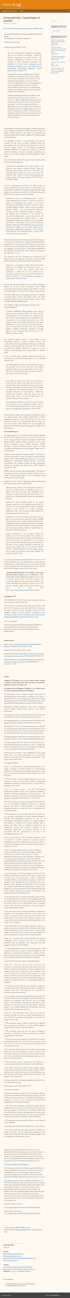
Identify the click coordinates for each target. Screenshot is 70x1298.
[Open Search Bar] (67, 11)
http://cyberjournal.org (10, 1260)
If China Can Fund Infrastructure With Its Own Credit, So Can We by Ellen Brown (58, 50)
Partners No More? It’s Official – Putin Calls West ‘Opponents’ (58, 41)
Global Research (9, 47)
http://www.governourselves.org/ (13, 1254)
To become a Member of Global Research (16, 1164)
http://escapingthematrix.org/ (12, 1256)
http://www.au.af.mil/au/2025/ (20, 590)
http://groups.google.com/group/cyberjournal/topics (19, 1269)
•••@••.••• (42, 1177)
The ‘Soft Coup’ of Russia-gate (58, 63)
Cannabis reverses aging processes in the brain (58, 57)
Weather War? (17, 408)
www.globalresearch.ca (11, 1180)
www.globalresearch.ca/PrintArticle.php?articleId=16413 (23, 1213)
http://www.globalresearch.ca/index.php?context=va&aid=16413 (23, 28)
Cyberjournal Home (9, 11)
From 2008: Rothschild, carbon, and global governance (20, 1283)
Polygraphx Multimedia (23, 1230)
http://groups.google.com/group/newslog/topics (17, 1267)
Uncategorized (9, 1279)
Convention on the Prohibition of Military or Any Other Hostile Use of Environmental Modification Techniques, (25, 66)
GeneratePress (55, 1295)
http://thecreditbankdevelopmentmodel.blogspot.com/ (19, 1258)
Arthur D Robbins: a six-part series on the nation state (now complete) (58, 69)
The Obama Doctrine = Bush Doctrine (15, 1285)
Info (21, 11)
